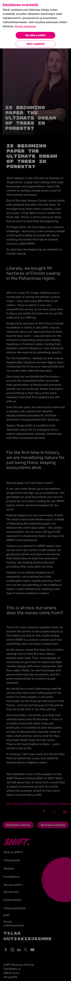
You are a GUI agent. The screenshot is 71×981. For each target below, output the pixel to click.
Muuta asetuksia (25, 26)
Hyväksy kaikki (35, 35)
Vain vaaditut (35, 43)
